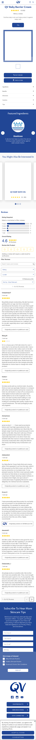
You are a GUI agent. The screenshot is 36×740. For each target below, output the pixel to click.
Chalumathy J (6, 563)
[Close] (35, 721)
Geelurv (4, 376)
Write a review (18, 13)
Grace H (4, 492)
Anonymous (6, 416)
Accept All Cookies (18, 732)
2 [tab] (16, 150)
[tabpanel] (18, 130)
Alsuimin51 (5, 530)
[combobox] (20, 282)
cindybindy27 (6, 292)
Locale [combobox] (5, 274)
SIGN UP (18, 670)
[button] (5, 249)
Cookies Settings (18, 737)
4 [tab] (21, 150)
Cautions (4, 100)
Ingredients (5, 87)
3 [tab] (19, 150)
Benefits (4, 91)
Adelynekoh (6, 455)
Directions (5, 96)
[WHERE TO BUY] (30, 2)
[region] (18, 730)
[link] (13, 240)
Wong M (4, 335)
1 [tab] (14, 150)
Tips (3, 104)
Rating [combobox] (4, 269)
